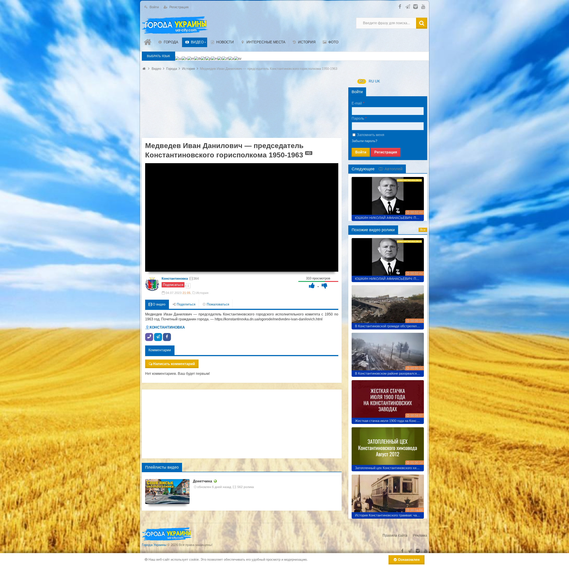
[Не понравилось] (324, 285)
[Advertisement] (242, 107)
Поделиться (185, 304)
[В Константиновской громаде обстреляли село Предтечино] (388, 305)
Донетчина (202, 481)
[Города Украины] (175, 25)
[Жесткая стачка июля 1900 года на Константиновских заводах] (388, 400)
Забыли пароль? (364, 141)
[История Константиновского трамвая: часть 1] (388, 495)
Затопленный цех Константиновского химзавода (389, 468)
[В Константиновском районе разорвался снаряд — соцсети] (388, 353)
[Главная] (148, 42)
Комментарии (159, 350)
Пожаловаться (217, 304)
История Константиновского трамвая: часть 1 (389, 515)
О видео (158, 304)
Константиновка (175, 278)
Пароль (358, 118)
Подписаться (173, 285)
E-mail (357, 103)
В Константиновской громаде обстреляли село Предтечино (389, 326)
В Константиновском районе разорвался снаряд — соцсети (389, 373)
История (202, 293)
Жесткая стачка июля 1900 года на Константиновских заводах (389, 421)
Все (422, 229)
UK (377, 81)
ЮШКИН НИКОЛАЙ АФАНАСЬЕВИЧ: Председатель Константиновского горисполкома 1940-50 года (389, 218)
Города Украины (154, 545)
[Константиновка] (152, 284)
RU (361, 81)
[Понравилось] (311, 285)
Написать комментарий (174, 364)
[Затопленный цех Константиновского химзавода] (388, 447)
